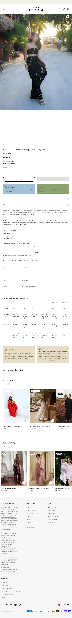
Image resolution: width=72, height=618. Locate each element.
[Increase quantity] (12, 171)
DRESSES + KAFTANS (53, 516)
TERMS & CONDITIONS (7, 594)
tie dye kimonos (5, 515)
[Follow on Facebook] (2, 605)
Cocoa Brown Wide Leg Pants (8, 488)
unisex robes (4, 517)
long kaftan (13, 515)
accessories (4, 518)
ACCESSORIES (51, 522)
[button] (6, 157)
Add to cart (19, 179)
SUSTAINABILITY (31, 510)
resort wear (4, 560)
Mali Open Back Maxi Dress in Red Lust (13, 426)
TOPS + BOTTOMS (52, 519)
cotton (10, 540)
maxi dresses (11, 517)
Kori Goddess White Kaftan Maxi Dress (40, 426)
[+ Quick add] (25, 420)
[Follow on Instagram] (6, 605)
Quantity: (5, 167)
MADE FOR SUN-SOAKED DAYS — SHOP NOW (46, 2)
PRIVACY (3, 597)
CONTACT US (30, 528)
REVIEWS (29, 516)
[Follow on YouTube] (15, 605)
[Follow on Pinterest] (11, 605)
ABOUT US (29, 507)
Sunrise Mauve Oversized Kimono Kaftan (38, 488)
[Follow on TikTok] (20, 605)
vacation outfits (6, 562)
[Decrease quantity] (5, 171)
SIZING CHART (4, 585)
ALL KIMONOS (51, 513)
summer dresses (12, 559)
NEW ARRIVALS (52, 507)
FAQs (28, 519)
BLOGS (29, 522)
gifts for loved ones (12, 560)
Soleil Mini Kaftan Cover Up (62, 488)
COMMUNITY (30, 525)
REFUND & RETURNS (6, 588)
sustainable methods (10, 548)
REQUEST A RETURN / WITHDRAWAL (10, 591)
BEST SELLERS (51, 510)
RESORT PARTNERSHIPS (33, 513)
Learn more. (52, 360)
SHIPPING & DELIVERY (7, 582)
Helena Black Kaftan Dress (63, 426)
